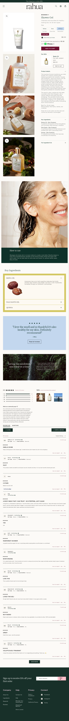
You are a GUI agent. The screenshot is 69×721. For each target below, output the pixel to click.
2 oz (53, 29)
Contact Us (19, 694)
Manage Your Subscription (19, 701)
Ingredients (6, 698)
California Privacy (33, 702)
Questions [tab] (15, 426)
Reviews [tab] (6, 426)
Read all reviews (34, 341)
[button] (3, 6)
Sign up (61, 678)
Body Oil (56, 56)
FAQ (17, 698)
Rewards (5, 701)
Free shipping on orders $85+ (34, 1)
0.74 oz (60, 29)
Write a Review (60, 430)
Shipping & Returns (19, 705)
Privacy (30, 699)
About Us (5, 694)
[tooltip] (17, 406)
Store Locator (19, 709)
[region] (50, 397)
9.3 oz (45, 29)
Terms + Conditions (31, 695)
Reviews (5, 704)
